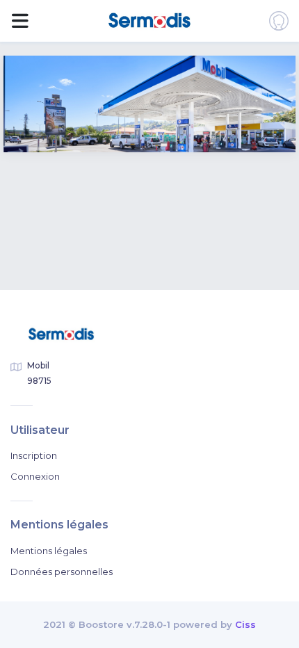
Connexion (35, 476)
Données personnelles (61, 571)
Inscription (33, 455)
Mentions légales (48, 550)
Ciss (245, 624)
